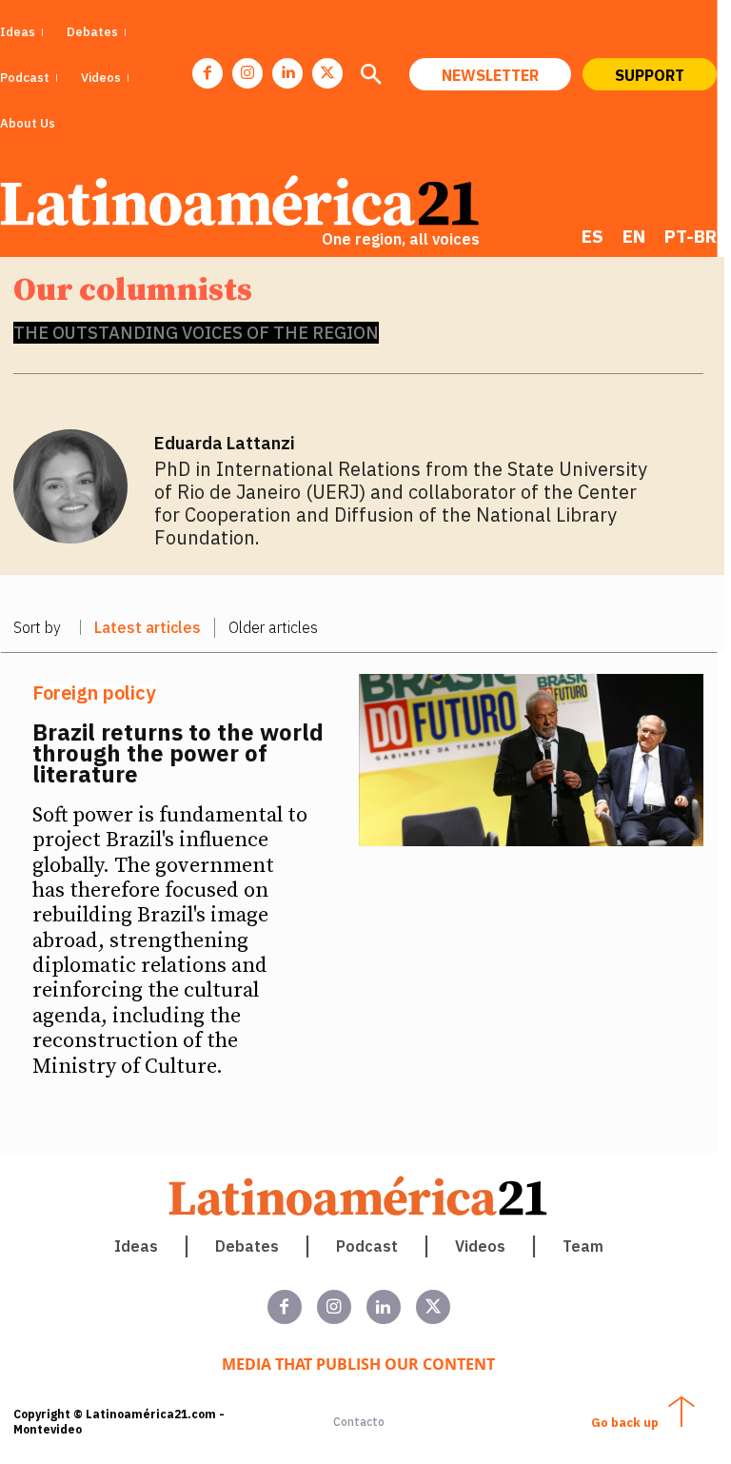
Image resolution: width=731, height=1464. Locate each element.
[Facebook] (207, 73)
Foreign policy (93, 692)
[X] (327, 73)
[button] (370, 76)
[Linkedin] (287, 73)
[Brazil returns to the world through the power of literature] (531, 760)
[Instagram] (247, 73)
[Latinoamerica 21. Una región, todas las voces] (358, 1196)
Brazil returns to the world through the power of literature (178, 753)
